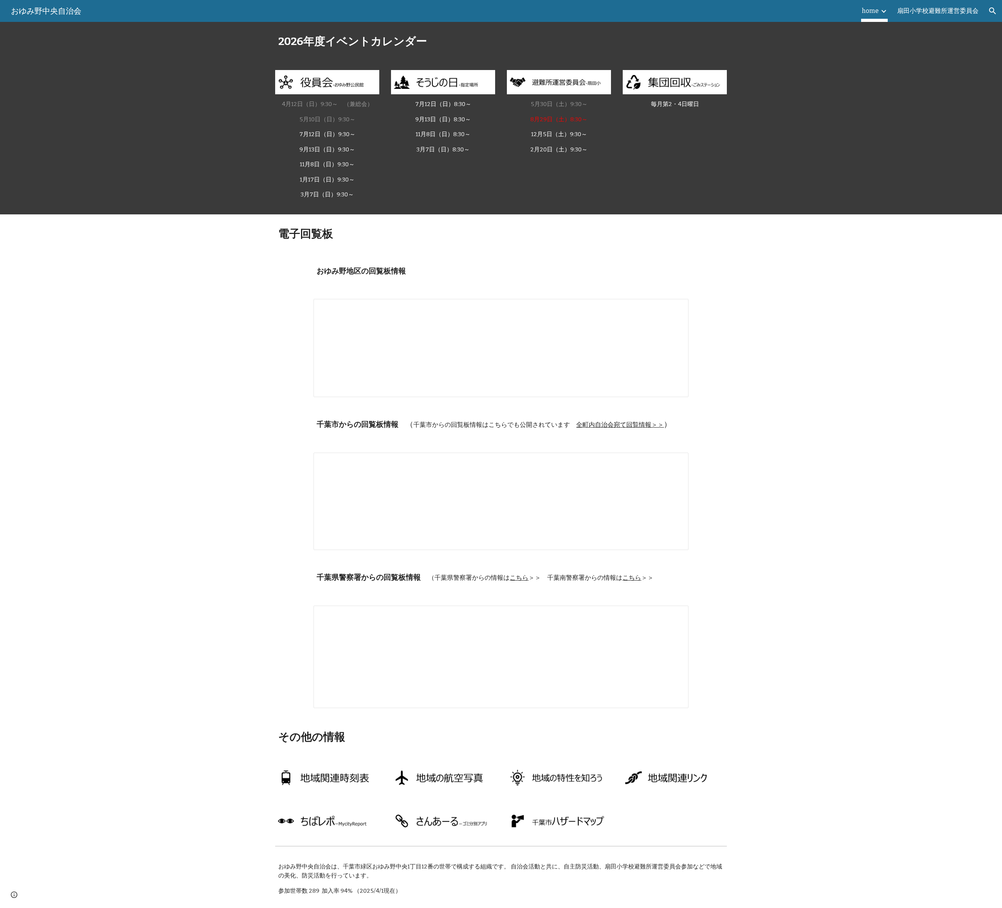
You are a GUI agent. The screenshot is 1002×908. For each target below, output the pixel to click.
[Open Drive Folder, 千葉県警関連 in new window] (673, 616)
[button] (992, 11)
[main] (501, 41)
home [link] (870, 10)
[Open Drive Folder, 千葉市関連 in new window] (673, 463)
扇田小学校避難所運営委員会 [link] (938, 10)
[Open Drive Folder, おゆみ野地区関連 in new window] (673, 309)
